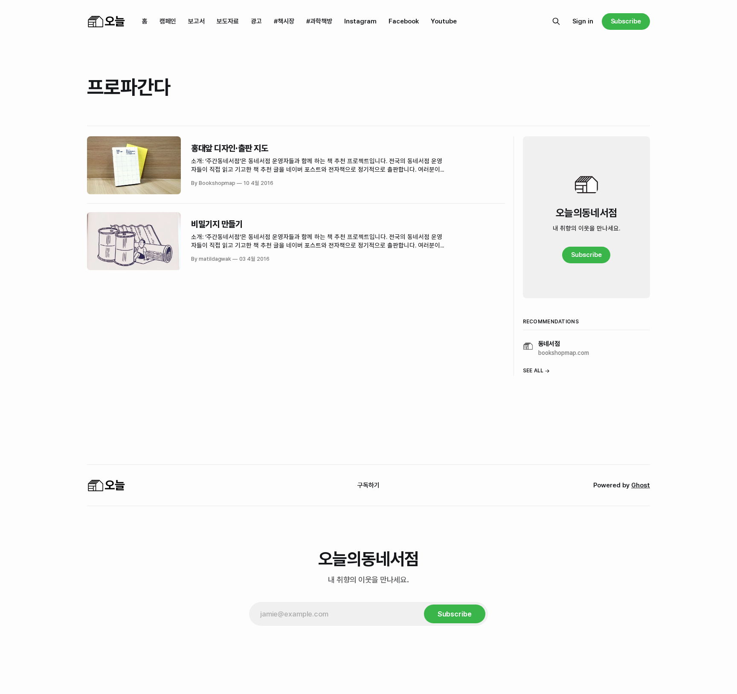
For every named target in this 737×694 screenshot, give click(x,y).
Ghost (640, 485)
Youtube (444, 21)
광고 (256, 21)
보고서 (196, 21)
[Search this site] (556, 21)
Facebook (404, 21)
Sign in (582, 21)
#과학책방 (319, 21)
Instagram (360, 21)
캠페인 (168, 21)
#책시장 (284, 21)
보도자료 (228, 21)
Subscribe (626, 21)
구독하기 (368, 485)
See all (533, 371)
